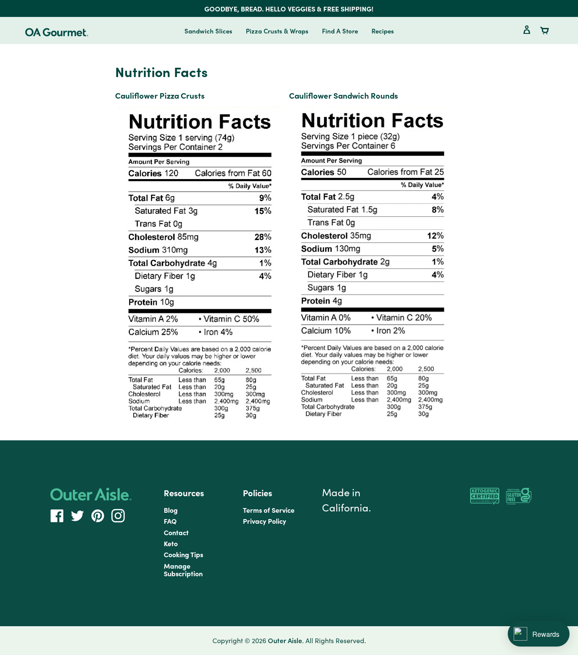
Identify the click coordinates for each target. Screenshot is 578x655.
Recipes (383, 30)
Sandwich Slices (208, 30)
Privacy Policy (264, 520)
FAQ (170, 520)
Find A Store (340, 30)
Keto (171, 543)
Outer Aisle (285, 640)
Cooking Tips (183, 554)
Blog (171, 509)
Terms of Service (269, 509)
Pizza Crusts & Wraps (277, 30)
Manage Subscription (183, 569)
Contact (176, 532)
